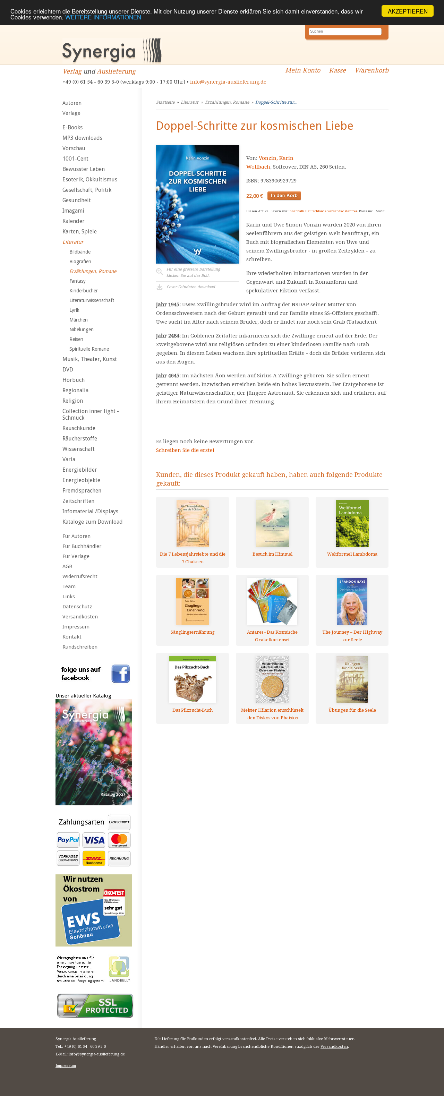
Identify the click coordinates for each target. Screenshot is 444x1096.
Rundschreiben (79, 647)
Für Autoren (76, 536)
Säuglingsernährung (193, 632)
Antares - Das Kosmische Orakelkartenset (272, 636)
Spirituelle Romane (89, 349)
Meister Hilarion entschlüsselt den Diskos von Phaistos (272, 714)
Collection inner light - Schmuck (90, 414)
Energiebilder (79, 469)
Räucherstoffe (79, 438)
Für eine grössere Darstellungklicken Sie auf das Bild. (193, 272)
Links (68, 596)
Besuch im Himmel (272, 554)
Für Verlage (75, 556)
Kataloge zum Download (92, 522)
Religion (72, 400)
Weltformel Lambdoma (352, 554)
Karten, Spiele (79, 231)
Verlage (71, 113)
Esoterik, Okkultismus (89, 179)
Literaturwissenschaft (91, 300)
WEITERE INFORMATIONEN (103, 17)
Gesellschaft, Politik (86, 190)
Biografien (80, 261)
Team (69, 586)
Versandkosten (80, 617)
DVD (67, 369)
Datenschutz (77, 606)
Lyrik (74, 310)
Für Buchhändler (81, 546)
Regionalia (75, 390)
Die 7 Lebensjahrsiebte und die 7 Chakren (192, 557)
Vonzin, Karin (276, 158)
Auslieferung (116, 71)
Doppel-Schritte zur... (276, 102)
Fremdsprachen (81, 490)
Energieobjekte (81, 480)
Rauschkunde (78, 428)
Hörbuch (73, 380)
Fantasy (77, 281)
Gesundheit (76, 200)
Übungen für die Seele (352, 710)
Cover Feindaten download (190, 287)
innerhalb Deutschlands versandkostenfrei (323, 211)
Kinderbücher (83, 290)
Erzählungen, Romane (92, 271)
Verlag (72, 71)
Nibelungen (81, 329)
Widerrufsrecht (79, 576)
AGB (67, 566)
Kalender (73, 221)
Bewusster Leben (83, 169)
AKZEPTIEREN (408, 11)
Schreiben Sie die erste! (185, 450)
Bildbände (80, 252)
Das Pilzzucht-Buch (192, 710)
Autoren (72, 103)
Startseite (165, 102)
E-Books (72, 127)
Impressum (75, 627)
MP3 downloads (82, 138)
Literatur (72, 242)
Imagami (73, 210)
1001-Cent (75, 158)
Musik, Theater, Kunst (89, 359)
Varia (68, 459)
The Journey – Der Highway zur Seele (352, 636)
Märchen (78, 320)
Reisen (76, 339)
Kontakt (72, 637)
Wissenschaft (78, 449)
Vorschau (73, 148)
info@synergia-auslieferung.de (228, 82)
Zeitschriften (78, 501)
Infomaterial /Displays (90, 511)
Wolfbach (258, 167)
